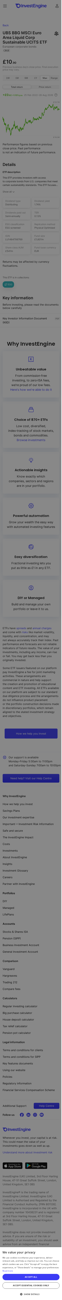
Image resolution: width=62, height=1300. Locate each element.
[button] (31, 1294)
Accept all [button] (31, 1277)
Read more (7, 1270)
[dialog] (31, 1273)
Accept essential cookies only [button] (31, 1285)
